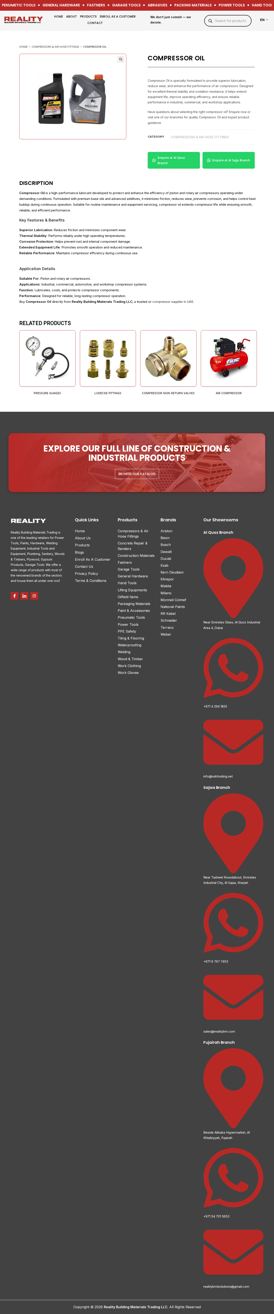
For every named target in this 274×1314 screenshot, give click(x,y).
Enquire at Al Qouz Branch (171, 160)
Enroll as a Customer (118, 16)
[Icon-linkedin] (24, 596)
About (71, 16)
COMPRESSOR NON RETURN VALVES (168, 393)
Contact (95, 23)
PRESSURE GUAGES (47, 393)
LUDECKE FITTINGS (107, 393)
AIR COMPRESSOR (229, 393)
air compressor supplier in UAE (170, 302)
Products (88, 16)
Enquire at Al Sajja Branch (231, 160)
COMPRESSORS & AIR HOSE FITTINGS (55, 47)
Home (58, 16)
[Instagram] (34, 596)
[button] (120, 59)
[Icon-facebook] (14, 596)
